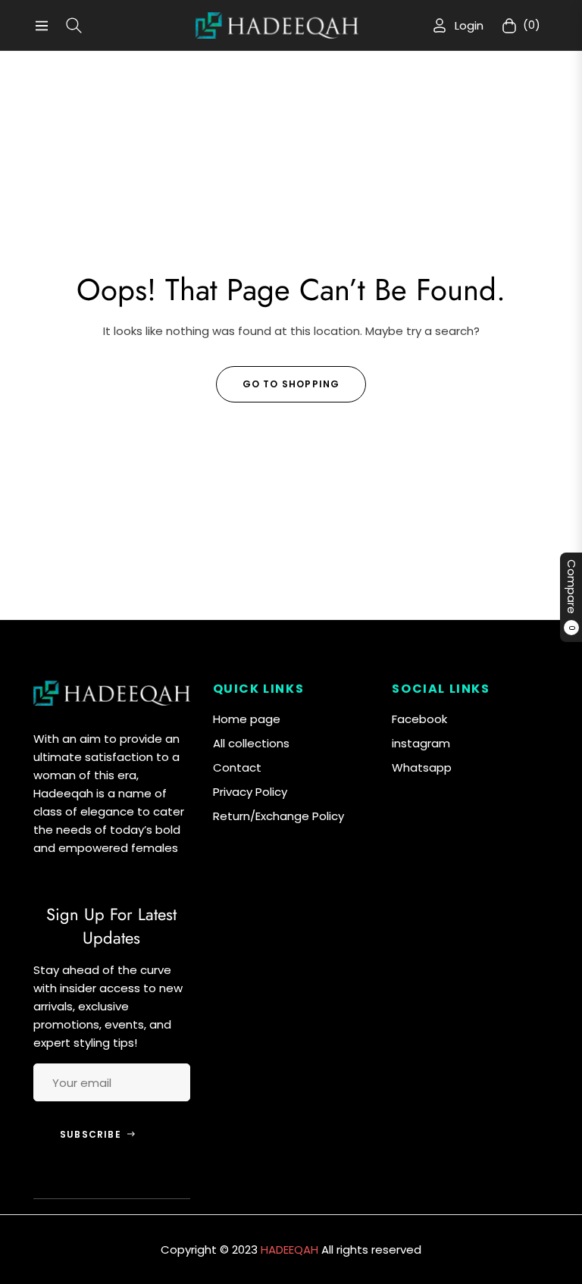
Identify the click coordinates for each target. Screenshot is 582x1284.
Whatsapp (422, 767)
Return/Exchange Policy (278, 816)
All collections (251, 743)
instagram (421, 743)
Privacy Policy (250, 792)
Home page (246, 719)
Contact (237, 767)
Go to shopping (291, 383)
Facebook (419, 719)
